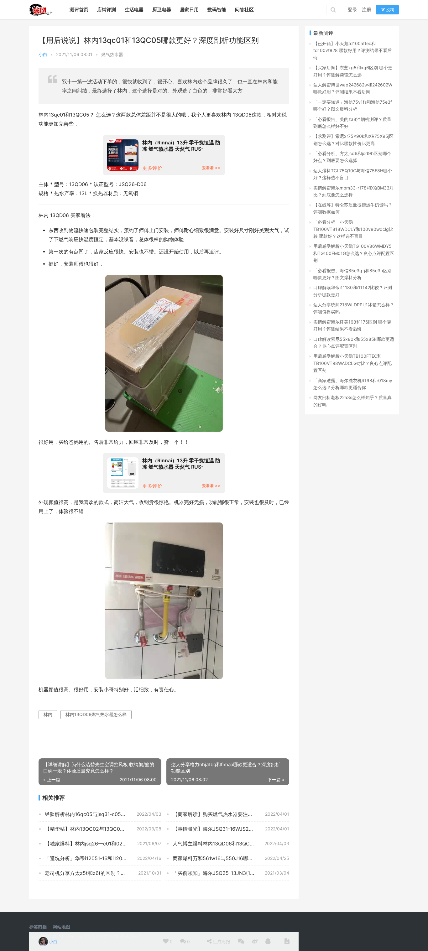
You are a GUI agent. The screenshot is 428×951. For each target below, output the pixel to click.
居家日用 (189, 10)
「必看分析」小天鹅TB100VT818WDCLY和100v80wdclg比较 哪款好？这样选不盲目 (353, 229)
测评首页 (79, 10)
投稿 (389, 9)
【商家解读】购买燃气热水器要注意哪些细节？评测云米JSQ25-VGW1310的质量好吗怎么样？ (231, 814)
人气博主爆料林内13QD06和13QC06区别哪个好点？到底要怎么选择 (231, 843)
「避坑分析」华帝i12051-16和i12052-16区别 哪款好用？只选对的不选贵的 (103, 858)
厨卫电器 (161, 10)
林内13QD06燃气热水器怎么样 (96, 714)
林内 (48, 714)
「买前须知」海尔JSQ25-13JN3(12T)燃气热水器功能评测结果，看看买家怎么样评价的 (231, 873)
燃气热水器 (112, 54)
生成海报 (220, 941)
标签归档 (38, 926)
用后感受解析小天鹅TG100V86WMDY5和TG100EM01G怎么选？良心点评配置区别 (353, 253)
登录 (352, 10)
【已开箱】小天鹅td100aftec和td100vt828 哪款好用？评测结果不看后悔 (352, 50)
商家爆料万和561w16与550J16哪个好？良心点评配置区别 (231, 858)
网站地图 (61, 926)
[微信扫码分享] (241, 941)
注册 (366, 10)
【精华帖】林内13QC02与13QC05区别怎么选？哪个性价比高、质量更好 (103, 829)
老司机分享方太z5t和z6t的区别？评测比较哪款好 (100, 873)
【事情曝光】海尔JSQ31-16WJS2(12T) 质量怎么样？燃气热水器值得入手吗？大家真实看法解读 (231, 829)
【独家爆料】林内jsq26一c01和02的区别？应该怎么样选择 (103, 843)
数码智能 (216, 10)
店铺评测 (106, 10)
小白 (43, 54)
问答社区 (244, 10)
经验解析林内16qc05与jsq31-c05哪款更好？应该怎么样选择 (103, 814)
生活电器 (134, 10)
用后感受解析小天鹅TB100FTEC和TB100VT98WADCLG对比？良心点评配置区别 (352, 363)
